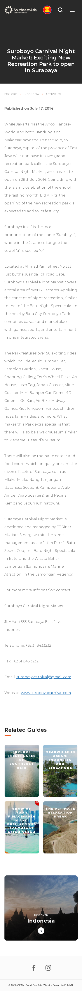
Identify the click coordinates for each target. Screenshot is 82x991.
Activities (53, 94)
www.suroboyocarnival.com (46, 693)
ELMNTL (68, 985)
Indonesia (31, 94)
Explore (10, 94)
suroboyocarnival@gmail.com (43, 677)
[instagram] (48, 968)
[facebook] (34, 968)
